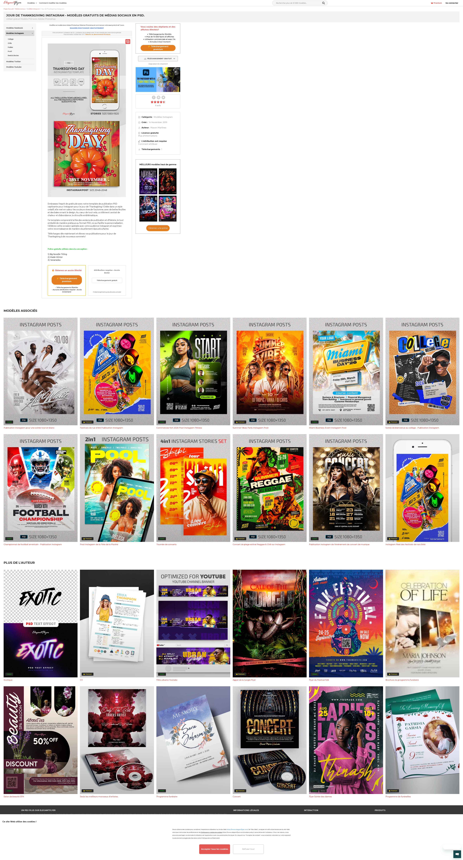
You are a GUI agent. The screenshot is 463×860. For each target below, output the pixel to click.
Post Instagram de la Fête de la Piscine (99, 544)
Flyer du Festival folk (319, 680)
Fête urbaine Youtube (166, 680)
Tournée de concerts (166, 544)
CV (81, 680)
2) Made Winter (55, 257)
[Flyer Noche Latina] (168, 181)
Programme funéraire (166, 796)
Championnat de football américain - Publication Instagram (33, 544)
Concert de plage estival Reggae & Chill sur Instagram (259, 544)
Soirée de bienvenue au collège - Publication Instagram (412, 428)
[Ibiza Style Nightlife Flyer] (148, 209)
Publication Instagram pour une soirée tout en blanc (29, 428)
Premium (438, 3)
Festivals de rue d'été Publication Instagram (101, 428)
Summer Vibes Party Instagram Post (251, 428)
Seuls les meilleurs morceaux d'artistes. (99, 796)
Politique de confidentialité (210, 838)
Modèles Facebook (14, 28)
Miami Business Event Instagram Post (327, 428)
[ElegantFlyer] (12, 3)
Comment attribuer (147, 144)
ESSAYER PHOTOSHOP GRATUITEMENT (87, 28)
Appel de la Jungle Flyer (244, 680)
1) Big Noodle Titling (57, 254)
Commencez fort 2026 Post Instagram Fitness (179, 428)
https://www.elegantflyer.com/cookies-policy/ (238, 832)
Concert (237, 796)
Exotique (8, 680)
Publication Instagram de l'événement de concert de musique (339, 544)
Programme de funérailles (398, 796)
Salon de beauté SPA (14, 796)
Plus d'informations (147, 136)
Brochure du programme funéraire (402, 680)
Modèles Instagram (15, 33)
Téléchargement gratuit (107, 280)
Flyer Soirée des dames (320, 796)
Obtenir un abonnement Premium (97, 34)
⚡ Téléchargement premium (67, 279)
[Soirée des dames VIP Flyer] (168, 209)
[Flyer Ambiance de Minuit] (148, 181)
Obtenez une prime (158, 228)
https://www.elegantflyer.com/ (237, 829)
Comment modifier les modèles (53, 3)
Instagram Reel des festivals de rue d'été (405, 544)
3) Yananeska (54, 260)
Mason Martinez (158, 127)
